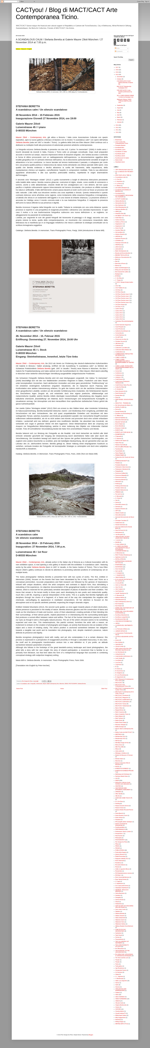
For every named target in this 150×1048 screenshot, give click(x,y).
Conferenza (118, 375)
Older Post (104, 688)
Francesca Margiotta (121, 475)
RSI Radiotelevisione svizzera (123, 873)
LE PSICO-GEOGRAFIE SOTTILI (124, 636)
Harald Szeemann (120, 524)
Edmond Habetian (120, 417)
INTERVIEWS (119, 564)
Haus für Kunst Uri (120, 530)
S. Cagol (117, 881)
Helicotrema (118, 532)
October (119, 79)
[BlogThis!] (45, 681)
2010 (117, 132)
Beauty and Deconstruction (122, 253)
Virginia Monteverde (121, 1005)
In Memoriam (39, 683)
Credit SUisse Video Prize (122, 385)
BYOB (117, 276)
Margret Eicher (119, 710)
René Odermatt (119, 860)
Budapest (118, 274)
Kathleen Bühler (119, 597)
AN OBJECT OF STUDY (122, 215)
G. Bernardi (118, 496)
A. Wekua (118, 185)
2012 (117, 127)
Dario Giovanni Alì (120, 391)
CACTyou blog (119, 292)
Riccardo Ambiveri (120, 865)
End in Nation (119, 424)
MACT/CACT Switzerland (122, 706)
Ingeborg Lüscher (120, 557)
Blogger (91, 1035)
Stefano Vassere (119, 915)
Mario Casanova (119, 712)
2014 (117, 74)
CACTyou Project (120, 304)
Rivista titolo (118, 871)
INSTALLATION (119, 559)
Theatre (117, 962)
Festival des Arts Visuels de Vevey (124, 457)
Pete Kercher (119, 835)
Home (62, 688)
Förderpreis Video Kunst (122, 467)
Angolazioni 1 (119, 224)
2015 (117, 72)
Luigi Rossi (118, 664)
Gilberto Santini (119, 513)
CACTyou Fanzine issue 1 (122, 296)
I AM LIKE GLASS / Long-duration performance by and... (124, 92)
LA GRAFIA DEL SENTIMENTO (123, 625)
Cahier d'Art (118, 308)
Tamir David (118, 935)
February (119, 119)
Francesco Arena (120, 477)
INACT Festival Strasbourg (122, 555)
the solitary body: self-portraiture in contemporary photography (124, 955)
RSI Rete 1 (118, 875)
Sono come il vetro (120, 909)
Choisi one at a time (120, 339)
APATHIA (117, 236)
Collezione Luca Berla (121, 347)
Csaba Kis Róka (119, 387)
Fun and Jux (118, 494)
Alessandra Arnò (119, 203)
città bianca (118, 343)
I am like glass (119, 534)
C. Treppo (118, 280)
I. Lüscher (118, 540)
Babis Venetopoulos (120, 251)
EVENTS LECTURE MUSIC (123, 432)
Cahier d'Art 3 (119, 313)
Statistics (117, 911)
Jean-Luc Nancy (119, 585)
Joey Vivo (118, 587)
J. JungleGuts (119, 575)
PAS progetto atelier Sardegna (123, 821)
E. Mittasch (118, 415)
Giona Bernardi (119, 515)
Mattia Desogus (119, 726)
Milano (117, 749)
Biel (116, 261)
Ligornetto (118, 644)
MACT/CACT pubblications (122, 699)
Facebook (118, 449)
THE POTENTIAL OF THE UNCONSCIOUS (122, 951)
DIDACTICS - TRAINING (122, 403)
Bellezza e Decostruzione (122, 257)
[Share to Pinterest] (50, 681)
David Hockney (119, 393)
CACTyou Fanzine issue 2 (122, 298)
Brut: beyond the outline (121, 272)
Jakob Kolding (119, 577)
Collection (118, 345)
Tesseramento (119, 939)
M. (116, 666)
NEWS (66, 683)
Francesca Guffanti (120, 473)
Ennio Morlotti (119, 426)
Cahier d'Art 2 (119, 311)
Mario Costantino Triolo (121, 714)
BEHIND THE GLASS (121, 255)
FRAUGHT (118, 481)
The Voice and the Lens (121, 957)
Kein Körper (118, 606)
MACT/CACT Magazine (121, 697)
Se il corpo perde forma (121, 885)
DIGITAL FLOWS (119, 407)
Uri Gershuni (118, 972)
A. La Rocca (118, 183)
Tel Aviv (117, 937)
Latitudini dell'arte (120, 631)
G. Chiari (117, 498)
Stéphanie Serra (119, 922)
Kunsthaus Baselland (121, 615)
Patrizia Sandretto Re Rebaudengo (121, 824)
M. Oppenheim (119, 677)
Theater (117, 960)
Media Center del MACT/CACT (123, 732)
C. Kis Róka (118, 278)
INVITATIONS (119, 567)
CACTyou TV (118, 306)
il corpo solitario (119, 544)
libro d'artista (118, 642)
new (116, 778)
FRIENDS (118, 492)
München (61, 683)
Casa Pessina (119, 329)
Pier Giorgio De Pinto (121, 842)
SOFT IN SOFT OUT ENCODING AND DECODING (124, 906)
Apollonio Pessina (120, 238)
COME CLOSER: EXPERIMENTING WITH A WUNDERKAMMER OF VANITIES (124, 361)
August (119, 108)
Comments (119, 51)
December (120, 76)
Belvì (116, 259)
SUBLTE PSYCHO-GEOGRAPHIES (120, 930)
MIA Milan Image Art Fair (122, 742)
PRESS (117, 846)
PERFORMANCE (120, 829)
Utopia (117, 974)
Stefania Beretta (22, 142)
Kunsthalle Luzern (120, 149)
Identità (117, 542)
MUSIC (117, 766)
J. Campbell (118, 573)
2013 (117, 125)
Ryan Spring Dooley (121, 879)
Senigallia (118, 897)
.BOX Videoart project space (123, 169)
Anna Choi (118, 228)
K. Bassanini (118, 595)
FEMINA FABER (119, 455)
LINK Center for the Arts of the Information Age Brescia (123, 649)
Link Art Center (119, 646)
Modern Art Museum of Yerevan (124, 755)
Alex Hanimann (119, 205)
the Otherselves (119, 948)
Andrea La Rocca (120, 222)
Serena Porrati (119, 899)
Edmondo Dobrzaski (121, 419)
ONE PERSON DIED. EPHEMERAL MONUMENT (123, 788)
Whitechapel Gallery (121, 1015)
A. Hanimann (119, 181)
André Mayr (118, 217)
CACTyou (118, 290)
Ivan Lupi (117, 571)
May (118, 112)
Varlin (116, 985)
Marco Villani (119, 708)
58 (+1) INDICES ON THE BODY (124, 171)
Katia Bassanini (119, 599)
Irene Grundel (119, 569)
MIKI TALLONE (119, 747)
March (119, 117)
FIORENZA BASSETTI (121, 461)
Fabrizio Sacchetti (120, 444)
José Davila (118, 591)
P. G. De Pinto (119, 801)
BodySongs (118, 139)
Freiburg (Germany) (120, 486)
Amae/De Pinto (119, 213)
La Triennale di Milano (121, 629)
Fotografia (32, 683)
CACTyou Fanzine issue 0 (122, 294)
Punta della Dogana (120, 852)
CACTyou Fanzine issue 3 (122, 300)
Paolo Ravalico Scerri (121, 815)
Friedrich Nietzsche (120, 490)
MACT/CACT (118, 682)
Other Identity (119, 793)
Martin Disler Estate (120, 722)
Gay (116, 500)
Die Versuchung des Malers (123, 405)
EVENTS (117, 430)
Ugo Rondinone (119, 968)
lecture (117, 640)
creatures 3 (118, 377)
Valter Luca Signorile (121, 980)
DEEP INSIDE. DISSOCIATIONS (124, 399)
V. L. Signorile (119, 976)
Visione (117, 1007)
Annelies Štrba (119, 230)
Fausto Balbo (119, 451)
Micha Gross (118, 745)
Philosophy (118, 837)
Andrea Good (119, 220)
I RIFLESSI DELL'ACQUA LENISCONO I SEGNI (122, 537)
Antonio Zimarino (120, 234)
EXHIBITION (118, 434)
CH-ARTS (118, 337)
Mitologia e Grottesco (121, 753)
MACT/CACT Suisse (121, 704)
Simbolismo (118, 903)
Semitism (117, 895)
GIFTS (117, 510)
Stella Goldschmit (120, 917)
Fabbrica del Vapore (121, 440)
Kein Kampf (118, 603)
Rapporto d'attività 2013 (121, 858)
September (120, 105)
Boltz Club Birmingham (121, 267)
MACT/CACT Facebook (121, 695)
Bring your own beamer (121, 269)
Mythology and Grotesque (122, 774)
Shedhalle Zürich (120, 162)
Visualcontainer (119, 1011)
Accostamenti (119, 193)
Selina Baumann (120, 893)
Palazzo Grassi (119, 807)
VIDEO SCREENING (121, 999)
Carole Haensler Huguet (122, 325)
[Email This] (43, 681)
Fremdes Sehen (119, 488)
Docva (117, 409)
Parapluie (118, 819)
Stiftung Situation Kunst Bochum (124, 926)
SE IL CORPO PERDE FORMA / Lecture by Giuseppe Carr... (125, 96)
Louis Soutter (119, 658)
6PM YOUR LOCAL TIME (122, 175)
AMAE (117, 211)
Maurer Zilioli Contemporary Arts (51, 683)
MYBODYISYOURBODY (122, 768)
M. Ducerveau (119, 671)
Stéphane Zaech (119, 920)
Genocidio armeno (120, 504)
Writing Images (119, 1021)
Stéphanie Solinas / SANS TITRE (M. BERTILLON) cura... (124, 101)
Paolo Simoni (119, 817)
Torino (117, 964)
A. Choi (117, 179)
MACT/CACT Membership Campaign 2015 (124, 87)
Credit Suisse (119, 379)
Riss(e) (117, 867)
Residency (118, 862)
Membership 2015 (120, 738)
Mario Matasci (119, 716)
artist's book (118, 247)
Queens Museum (120, 854)
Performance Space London (123, 831)
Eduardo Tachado (120, 422)
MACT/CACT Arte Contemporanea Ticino (121, 685)
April (118, 115)
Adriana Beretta (119, 201)
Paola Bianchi (119, 813)
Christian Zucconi (120, 341)
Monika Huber (119, 758)
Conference (118, 373)
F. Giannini (118, 438)
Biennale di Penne (120, 263)
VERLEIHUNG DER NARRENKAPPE (120, 989)
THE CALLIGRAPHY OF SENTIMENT (122, 942)
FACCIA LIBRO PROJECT (122, 447)
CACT (117, 286)
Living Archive (119, 654)
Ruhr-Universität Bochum (122, 877)
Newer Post (19, 688)
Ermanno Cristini (120, 428)
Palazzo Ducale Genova (122, 805)
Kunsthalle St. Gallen (121, 151)
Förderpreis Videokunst (121, 469)
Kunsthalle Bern (119, 147)
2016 (117, 69)
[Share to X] (47, 681)
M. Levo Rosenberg (120, 675)
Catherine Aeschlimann (121, 331)
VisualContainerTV (120, 1013)
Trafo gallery (118, 966)
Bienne (117, 265)
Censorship (118, 333)
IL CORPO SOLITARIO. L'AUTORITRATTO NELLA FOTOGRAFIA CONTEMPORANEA (122, 548)
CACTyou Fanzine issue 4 (122, 302)
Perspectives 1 (119, 833)
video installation (120, 996)
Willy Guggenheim (120, 1017)
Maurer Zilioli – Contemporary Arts (31, 137)
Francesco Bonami (120, 479)
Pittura (117, 844)
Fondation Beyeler (120, 145)
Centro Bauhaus (119, 335)
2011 (117, 130)
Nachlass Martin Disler (121, 776)
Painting (117, 803)
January (119, 122)
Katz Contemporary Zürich (122, 601)
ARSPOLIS (118, 244)
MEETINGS (118, 734)
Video (117, 994)
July (118, 110)
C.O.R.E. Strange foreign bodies (124, 282)
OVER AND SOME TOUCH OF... (124, 798)
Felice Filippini (119, 453)
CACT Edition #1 (120, 288)
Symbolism (118, 933)
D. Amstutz (118, 389)
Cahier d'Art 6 (119, 317)
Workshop (118, 1019)
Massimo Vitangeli (120, 724)
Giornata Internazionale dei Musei (124, 517)
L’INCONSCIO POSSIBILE (122, 621)
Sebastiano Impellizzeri (121, 887)
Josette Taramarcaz (120, 593)
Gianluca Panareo (120, 508)
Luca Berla (118, 660)
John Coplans (119, 589)
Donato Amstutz (119, 411)
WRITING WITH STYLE (121, 1024)
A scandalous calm (25, 683)
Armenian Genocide (120, 242)
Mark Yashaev (119, 718)
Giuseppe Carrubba (120, 520)
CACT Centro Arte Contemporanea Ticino (121, 142)
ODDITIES (118, 786)
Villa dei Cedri (119, 1003)
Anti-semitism (119, 232)
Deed (116, 397)
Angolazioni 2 (119, 226)
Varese (117, 982)
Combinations (119, 352)
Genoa (117, 502)
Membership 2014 (120, 736)
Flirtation (117, 463)
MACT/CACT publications (122, 701)
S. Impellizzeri (119, 883)
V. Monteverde (119, 978)
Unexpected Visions (120, 970)
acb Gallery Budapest (121, 187)
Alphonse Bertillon (120, 209)
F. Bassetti (118, 436)
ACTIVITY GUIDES (120, 199)
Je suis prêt (118, 583)
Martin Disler (118, 720)
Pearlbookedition (120, 827)
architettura (118, 240)
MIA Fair (117, 740)
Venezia (117, 987)
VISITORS (118, 1009)
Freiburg (117, 483)
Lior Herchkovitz (119, 652)
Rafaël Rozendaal (120, 856)
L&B (116, 623)
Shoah (117, 901)
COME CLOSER (119, 357)
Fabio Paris (118, 442)
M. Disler (117, 668)
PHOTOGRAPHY (73, 683)
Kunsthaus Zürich (120, 156)
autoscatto (118, 249)
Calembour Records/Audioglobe (124, 321)
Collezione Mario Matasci (122, 349)
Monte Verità (118, 160)
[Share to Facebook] (49, 681)
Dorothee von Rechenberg (122, 413)
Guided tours (118, 522)
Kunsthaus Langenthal (121, 617)
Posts (117, 48)
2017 (117, 67)
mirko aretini (118, 751)
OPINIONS (118, 791)
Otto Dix (117, 796)
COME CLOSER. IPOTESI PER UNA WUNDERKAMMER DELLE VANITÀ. (124, 367)
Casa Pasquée (119, 327)
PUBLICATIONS (119, 850)
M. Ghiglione (118, 673)
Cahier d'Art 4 (119, 315)
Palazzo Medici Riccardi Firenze (124, 810)
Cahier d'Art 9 (119, 319)
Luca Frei (118, 662)
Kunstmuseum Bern (120, 619)
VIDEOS (117, 1001)
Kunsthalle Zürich (120, 153)
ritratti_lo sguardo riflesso (122, 869)
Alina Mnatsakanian (120, 207)
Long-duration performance (123, 656)
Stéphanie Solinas (120, 924)
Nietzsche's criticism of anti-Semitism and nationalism (123, 783)
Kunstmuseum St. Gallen (122, 158)
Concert (117, 371)
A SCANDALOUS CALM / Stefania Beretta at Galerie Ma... (125, 82)
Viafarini (117, 992)
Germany (117, 506)
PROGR (117, 848)
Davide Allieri (119, 395)
